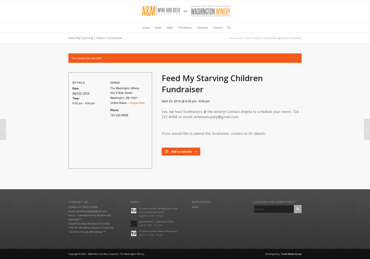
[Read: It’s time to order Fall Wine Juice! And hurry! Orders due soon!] (133, 210)
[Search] (227, 27)
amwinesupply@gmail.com (91, 211)
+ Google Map (136, 103)
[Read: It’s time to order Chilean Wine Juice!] (133, 233)
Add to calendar (181, 151)
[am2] (185, 11)
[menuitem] (146, 27)
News (195, 207)
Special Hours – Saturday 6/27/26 (156, 221)
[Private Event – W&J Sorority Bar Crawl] (3, 129)
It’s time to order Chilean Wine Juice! (158, 231)
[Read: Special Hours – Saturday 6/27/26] (133, 223)
